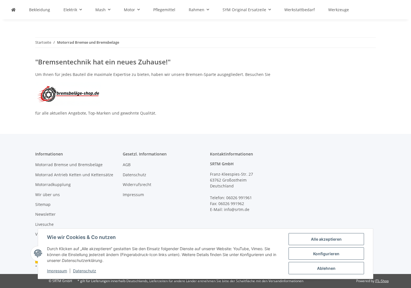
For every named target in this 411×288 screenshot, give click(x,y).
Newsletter (45, 214)
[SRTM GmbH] (13, 9)
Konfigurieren (326, 253)
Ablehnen (326, 268)
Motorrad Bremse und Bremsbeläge (69, 164)
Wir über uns (47, 194)
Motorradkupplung (53, 184)
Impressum (57, 270)
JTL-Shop (382, 280)
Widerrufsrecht (137, 184)
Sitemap (43, 204)
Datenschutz (84, 270)
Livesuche (44, 224)
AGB (127, 164)
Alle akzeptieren (326, 239)
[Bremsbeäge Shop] (68, 93)
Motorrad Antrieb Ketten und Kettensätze (74, 174)
